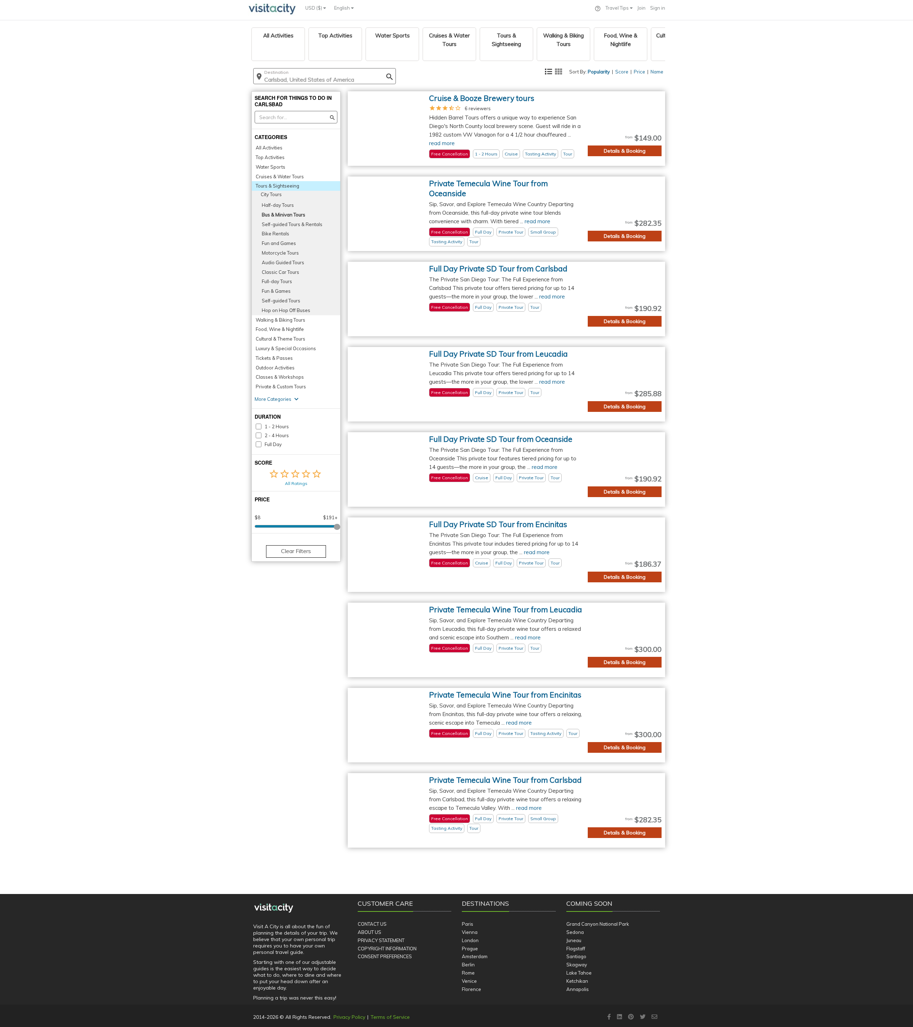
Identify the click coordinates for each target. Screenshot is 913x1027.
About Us (369, 932)
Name (657, 72)
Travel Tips (618, 8)
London (470, 940)
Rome (468, 973)
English (342, 8)
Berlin (468, 964)
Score (621, 72)
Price (639, 72)
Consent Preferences (385, 956)
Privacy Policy (349, 1017)
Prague (470, 948)
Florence (471, 989)
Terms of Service (390, 1017)
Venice (469, 981)
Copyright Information (387, 948)
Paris (467, 924)
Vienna (470, 932)
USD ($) (314, 8)
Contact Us (372, 924)
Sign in (657, 8)
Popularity (599, 72)
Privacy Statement (381, 940)
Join (641, 8)
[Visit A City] (273, 908)
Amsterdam (475, 956)
